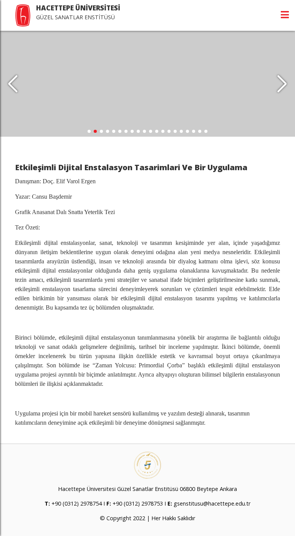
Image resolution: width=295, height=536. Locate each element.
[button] (282, 83)
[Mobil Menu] (284, 15)
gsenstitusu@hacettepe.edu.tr (212, 503)
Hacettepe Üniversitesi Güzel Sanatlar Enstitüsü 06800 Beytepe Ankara (147, 488)
